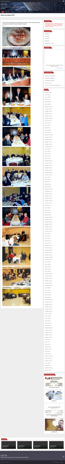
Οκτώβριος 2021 (48, 226)
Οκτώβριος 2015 (48, 360)
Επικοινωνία (30, 11)
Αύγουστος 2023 (48, 174)
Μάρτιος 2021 (47, 243)
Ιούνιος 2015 (47, 363)
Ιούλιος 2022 (47, 205)
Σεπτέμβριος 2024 (48, 146)
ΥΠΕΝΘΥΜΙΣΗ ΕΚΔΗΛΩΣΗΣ (49, 78)
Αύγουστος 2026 (48, 92)
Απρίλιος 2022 (47, 212)
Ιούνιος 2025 (47, 125)
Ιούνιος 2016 (47, 351)
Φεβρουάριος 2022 (48, 217)
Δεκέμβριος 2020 (48, 250)
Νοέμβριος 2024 (48, 141)
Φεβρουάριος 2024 (48, 160)
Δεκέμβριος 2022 (48, 193)
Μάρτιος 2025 (47, 132)
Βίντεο (25, 11)
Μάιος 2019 (47, 292)
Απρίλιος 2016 (47, 353)
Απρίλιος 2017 (47, 344)
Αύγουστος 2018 (48, 313)
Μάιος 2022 (47, 210)
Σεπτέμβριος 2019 (48, 285)
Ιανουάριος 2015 (48, 370)
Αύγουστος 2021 (48, 231)
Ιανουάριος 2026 (48, 108)
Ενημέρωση (7, 11)
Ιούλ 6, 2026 (53, 447)
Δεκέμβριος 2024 (48, 139)
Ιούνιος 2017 (47, 339)
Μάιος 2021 (47, 238)
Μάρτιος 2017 (47, 346)
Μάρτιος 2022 (47, 214)
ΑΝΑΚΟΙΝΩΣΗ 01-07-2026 (49, 43)
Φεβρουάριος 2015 (48, 367)
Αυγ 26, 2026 (5, 447)
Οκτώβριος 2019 (48, 283)
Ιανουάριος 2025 (48, 137)
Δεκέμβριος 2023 (48, 165)
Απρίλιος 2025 (47, 130)
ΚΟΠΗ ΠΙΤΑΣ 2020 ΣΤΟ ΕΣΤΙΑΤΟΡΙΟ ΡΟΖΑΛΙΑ (53, 85)
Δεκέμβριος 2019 (48, 278)
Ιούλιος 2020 (47, 261)
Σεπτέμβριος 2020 (48, 257)
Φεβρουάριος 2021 (48, 245)
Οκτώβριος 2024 (48, 144)
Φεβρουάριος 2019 (48, 299)
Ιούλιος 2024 (47, 148)
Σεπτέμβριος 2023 (48, 172)
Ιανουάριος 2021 (48, 247)
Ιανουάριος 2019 (48, 301)
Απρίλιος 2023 (47, 184)
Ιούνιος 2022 (47, 207)
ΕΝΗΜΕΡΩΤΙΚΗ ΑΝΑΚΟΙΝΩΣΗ (50, 75)
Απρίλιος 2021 (47, 240)
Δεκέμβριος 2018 (48, 304)
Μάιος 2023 (47, 181)
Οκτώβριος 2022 (48, 198)
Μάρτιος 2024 (47, 158)
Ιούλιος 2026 (47, 94)
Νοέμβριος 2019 (48, 280)
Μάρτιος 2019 (47, 297)
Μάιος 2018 (47, 320)
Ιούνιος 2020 (47, 264)
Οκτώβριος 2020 (48, 254)
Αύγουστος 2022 (48, 203)
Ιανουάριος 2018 (48, 330)
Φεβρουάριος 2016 (48, 356)
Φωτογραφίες (19, 11)
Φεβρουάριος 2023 (48, 188)
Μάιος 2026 (47, 99)
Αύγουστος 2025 (48, 120)
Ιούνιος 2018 (47, 318)
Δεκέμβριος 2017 (48, 332)
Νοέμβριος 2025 (48, 113)
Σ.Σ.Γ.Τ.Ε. (4, 4)
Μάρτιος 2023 (47, 186)
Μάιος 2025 (47, 127)
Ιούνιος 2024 (47, 151)
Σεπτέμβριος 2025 (48, 118)
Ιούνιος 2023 (47, 179)
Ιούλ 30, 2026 (21, 447)
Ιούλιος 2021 (47, 233)
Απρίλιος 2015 (47, 365)
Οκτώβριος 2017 (48, 337)
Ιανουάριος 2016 (48, 358)
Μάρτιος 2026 (47, 104)
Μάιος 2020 (47, 266)
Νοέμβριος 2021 (48, 224)
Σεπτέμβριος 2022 (48, 200)
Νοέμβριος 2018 (48, 306)
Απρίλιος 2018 (47, 323)
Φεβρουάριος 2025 (48, 134)
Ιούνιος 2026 (47, 97)
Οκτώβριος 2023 (48, 170)
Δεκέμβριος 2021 (48, 221)
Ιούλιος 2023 (47, 177)
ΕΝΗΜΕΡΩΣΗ (47, 33)
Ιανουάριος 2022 (48, 219)
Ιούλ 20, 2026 (37, 447)
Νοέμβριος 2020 (48, 252)
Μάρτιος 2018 (47, 325)
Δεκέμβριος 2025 (48, 111)
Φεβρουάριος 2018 (48, 327)
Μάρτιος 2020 (47, 271)
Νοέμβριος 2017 (47, 334)
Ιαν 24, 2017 (5, 25)
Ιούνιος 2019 (47, 290)
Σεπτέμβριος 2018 (48, 311)
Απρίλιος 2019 (47, 294)
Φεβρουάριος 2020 (48, 273)
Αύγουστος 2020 (48, 259)
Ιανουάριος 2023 (48, 191)
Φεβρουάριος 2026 (48, 106)
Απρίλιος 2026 (47, 101)
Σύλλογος (13, 11)
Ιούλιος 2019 (47, 287)
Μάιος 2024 (47, 153)
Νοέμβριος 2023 (48, 167)
